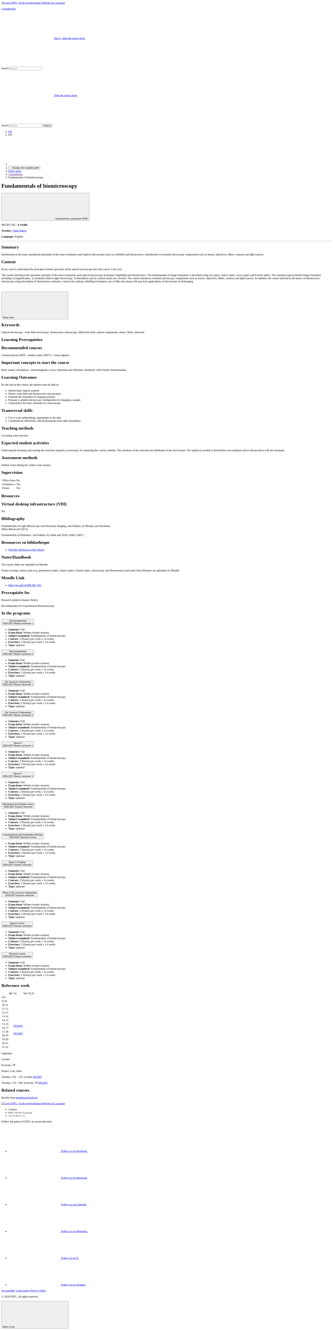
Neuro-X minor (17, 924)
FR (10, 131)
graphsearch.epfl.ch (26, 1097)
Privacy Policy (38, 1290)
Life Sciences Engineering (18, 683)
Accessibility (8, 1290)
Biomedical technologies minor (18, 805)
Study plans (14, 171)
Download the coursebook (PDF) (71, 218)
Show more (9, 317)
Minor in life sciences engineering (19, 894)
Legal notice (23, 1290)
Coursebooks (8, 8)
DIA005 (18, 1025)
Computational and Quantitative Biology (22, 836)
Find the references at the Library (26, 549)
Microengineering (18, 622)
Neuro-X (18, 744)
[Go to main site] (34, 164)
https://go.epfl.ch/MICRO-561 (24, 585)
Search (5, 68)
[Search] (27, 122)
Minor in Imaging (17, 863)
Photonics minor (17, 955)
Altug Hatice (19, 230)
